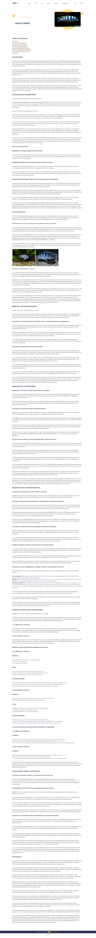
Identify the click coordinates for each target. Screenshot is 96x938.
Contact (56, 3)
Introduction (15, 41)
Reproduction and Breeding (19, 46)
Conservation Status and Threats (20, 51)
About (48, 3)
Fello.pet (16, 17)
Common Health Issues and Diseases (21, 49)
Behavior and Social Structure (20, 44)
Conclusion (15, 53)
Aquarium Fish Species (23, 17)
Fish (42, 3)
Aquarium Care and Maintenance (20, 48)
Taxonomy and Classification (19, 43)
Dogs (29, 3)
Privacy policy (65, 3)
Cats (36, 3)
